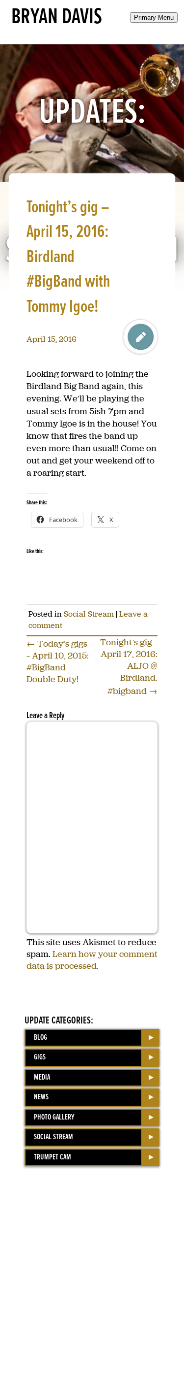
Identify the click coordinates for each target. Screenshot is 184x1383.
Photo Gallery (54, 1117)
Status (140, 337)
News (41, 1097)
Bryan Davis (56, 17)
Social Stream (89, 614)
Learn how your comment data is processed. (92, 960)
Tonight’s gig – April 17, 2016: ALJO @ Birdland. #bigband (129, 666)
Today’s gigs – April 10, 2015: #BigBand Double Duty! (57, 661)
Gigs (40, 1057)
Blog (40, 1037)
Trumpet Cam (52, 1157)
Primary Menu (154, 17)
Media (42, 1077)
